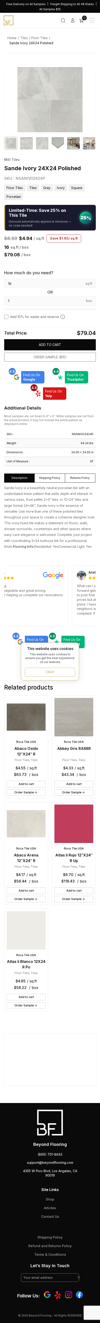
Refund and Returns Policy (50, 1246)
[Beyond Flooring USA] (8, 20)
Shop (50, 1199)
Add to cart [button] (26, 784)
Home (12, 38)
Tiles (24, 38)
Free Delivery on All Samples (26, 4)
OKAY (50, 672)
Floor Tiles (39, 38)
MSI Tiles (12, 160)
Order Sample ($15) (50, 357)
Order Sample (24, 792)
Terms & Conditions (50, 1254)
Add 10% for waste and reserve (34, 317)
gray (46, 188)
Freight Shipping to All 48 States (72, 4)
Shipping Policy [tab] (49, 478)
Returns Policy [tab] (80, 478)
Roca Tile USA (26, 742)
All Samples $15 (50, 9)
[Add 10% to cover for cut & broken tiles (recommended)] (62, 316)
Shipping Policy (50, 1237)
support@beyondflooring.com (50, 1162)
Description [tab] (19, 478)
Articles (50, 1208)
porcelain (14, 197)
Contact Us (50, 1216)
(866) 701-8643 (50, 1154)
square (76, 188)
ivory (61, 188)
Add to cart (50, 345)
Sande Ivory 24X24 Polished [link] (31, 43)
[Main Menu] (92, 20)
